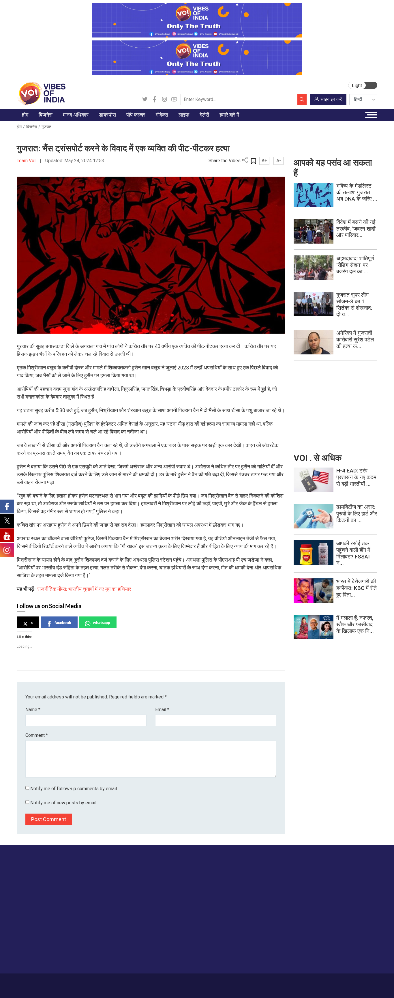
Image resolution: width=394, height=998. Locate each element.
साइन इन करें (331, 99)
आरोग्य (229, 933)
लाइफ (223, 905)
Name (32, 709)
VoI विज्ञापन (302, 912)
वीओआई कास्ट (271, 933)
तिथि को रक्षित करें (273, 912)
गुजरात (46, 126)
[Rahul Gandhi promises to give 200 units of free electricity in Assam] (313, 479)
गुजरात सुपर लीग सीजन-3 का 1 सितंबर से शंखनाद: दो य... (354, 304)
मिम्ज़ (263, 940)
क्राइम (27, 955)
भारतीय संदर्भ (32, 940)
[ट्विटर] (144, 99)
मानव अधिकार (92, 905)
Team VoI (27, 160)
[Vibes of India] (41, 93)
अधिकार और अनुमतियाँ (310, 962)
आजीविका (53, 982)
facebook (63, 622)
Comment (36, 735)
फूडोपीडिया (198, 905)
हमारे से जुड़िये (352, 875)
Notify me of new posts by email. (63, 802)
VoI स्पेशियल (32, 962)
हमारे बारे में (34, 982)
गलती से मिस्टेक (305, 940)
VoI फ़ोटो (267, 948)
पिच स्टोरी (300, 933)
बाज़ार (57, 933)
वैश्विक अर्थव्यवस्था (67, 926)
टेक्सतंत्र (60, 948)
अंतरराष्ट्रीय (32, 933)
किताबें (151, 933)
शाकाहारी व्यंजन (206, 912)
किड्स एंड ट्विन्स (237, 940)
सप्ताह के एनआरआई (125, 926)
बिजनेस (31, 126)
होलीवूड (152, 919)
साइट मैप (115, 982)
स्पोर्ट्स (229, 948)
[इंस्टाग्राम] (164, 99)
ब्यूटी (227, 955)
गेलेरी (258, 905)
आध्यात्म (230, 962)
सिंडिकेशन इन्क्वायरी (308, 948)
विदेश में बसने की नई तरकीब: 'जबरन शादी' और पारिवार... (356, 229)
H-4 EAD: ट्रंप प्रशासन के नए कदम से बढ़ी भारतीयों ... (356, 477)
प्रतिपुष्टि (71, 982)
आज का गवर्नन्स (176, 912)
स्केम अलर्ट (301, 926)
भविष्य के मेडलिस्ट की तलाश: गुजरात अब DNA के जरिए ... (356, 192)
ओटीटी (152, 926)
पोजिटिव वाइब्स (33, 969)
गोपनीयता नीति (93, 982)
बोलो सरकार (173, 926)
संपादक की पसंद (34, 926)
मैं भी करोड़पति (64, 940)
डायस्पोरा (112, 905)
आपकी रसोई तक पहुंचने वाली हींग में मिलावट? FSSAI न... (353, 553)
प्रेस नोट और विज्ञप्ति (309, 919)
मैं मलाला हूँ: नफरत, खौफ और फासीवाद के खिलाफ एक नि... (355, 624)
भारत (57, 912)
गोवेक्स (164, 905)
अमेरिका (116, 912)
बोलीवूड (152, 912)
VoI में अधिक (298, 905)
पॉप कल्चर (149, 905)
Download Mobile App (344, 986)
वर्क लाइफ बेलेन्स (237, 926)
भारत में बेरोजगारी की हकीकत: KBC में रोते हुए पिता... (356, 588)
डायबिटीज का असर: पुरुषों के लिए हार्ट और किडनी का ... (356, 514)
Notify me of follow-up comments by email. (74, 788)
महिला (228, 912)
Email (162, 709)
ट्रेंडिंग (27, 912)
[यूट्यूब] (174, 99)
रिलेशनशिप (232, 919)
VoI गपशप (172, 919)
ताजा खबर (30, 919)
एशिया (114, 919)
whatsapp (101, 622)
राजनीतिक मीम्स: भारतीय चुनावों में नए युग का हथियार (84, 589)
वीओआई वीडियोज (273, 926)
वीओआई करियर (305, 955)
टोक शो (265, 919)
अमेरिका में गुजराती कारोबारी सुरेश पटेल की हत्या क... (355, 340)
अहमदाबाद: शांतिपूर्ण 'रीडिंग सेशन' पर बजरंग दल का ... (355, 265)
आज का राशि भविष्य (239, 969)
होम (19, 126)
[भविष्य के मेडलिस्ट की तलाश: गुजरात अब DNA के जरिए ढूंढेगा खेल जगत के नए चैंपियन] (313, 194)
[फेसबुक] (154, 99)
